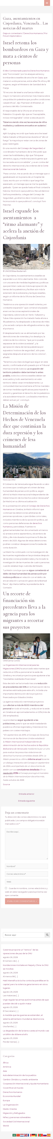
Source (6, 784)
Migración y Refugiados (14, 1113)
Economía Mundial (11, 1096)
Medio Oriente (10, 1109)
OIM (17, 669)
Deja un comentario (12, 33)
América (7, 1067)
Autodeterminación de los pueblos (19, 1075)
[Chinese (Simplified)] (18, 1135)
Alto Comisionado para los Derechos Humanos (27, 71)
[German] (33, 1135)
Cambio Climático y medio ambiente (20, 1079)
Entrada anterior (26, 794)
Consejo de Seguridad (32, 148)
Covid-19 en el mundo (13, 1088)
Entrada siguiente (26, 801)
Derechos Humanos (33, 33)
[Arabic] (14, 1135)
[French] (30, 1135)
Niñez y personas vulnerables (16, 1117)
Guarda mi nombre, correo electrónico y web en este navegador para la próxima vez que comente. (26, 891)
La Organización (10, 1105)
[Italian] (37, 1135)
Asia (5, 1071)
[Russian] (45, 1135)
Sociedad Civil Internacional (16, 1122)
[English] (26, 1135)
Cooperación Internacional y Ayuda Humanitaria (25, 1084)
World (6, 1126)
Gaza (40, 78)
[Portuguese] (41, 1135)
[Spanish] (49, 1135)
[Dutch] (22, 1135)
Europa (6, 1100)
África (5, 1063)
